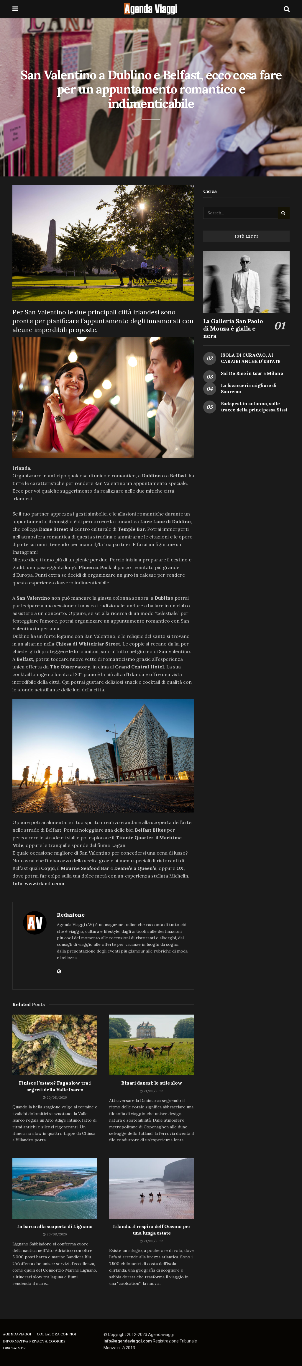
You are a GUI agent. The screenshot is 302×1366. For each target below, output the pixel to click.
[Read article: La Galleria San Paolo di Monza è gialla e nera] (246, 282)
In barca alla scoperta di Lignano (54, 1226)
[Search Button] (287, 9)
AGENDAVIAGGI (17, 1334)
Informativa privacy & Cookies (34, 1341)
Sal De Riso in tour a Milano (252, 373)
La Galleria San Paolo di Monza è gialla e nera (233, 328)
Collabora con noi (56, 1334)
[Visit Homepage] (151, 9)
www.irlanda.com (44, 883)
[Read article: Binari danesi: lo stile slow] (151, 1045)
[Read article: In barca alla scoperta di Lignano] (54, 1188)
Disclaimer (14, 1348)
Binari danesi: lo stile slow (151, 1083)
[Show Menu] (15, 9)
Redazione (71, 914)
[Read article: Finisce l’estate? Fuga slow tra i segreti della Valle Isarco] (54, 1045)
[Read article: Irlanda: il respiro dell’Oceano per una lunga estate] (151, 1188)
